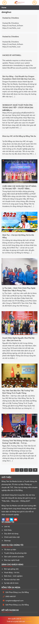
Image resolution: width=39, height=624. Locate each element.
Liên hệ (7, 527)
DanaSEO (28, 621)
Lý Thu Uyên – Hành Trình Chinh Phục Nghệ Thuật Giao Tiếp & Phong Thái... (18, 289)
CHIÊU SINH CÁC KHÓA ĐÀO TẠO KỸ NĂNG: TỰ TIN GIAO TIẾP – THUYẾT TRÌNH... (19, 187)
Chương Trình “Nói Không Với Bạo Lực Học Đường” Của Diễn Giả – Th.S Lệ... (18, 442)
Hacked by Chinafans (10, 18)
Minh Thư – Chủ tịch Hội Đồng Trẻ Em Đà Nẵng (18, 236)
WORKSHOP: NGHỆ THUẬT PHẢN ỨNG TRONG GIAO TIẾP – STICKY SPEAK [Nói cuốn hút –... (17, 106)
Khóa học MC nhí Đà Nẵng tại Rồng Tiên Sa (19, 136)
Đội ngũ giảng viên (11, 569)
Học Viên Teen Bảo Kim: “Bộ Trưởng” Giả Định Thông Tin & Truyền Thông (17, 392)
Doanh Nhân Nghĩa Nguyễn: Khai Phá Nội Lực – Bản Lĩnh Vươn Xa (18, 339)
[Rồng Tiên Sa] (19, 2)
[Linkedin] (11, 520)
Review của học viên (12, 580)
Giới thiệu (8, 530)
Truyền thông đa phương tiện (15, 553)
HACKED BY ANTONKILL (11, 55)
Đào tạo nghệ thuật (11, 560)
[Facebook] (3, 520)
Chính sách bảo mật (12, 537)
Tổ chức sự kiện (10, 550)
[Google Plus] (7, 520)
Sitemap (7, 541)
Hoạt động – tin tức (11, 572)
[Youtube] (15, 520)
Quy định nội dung (11, 534)
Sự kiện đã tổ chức (11, 583)
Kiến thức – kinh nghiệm (13, 576)
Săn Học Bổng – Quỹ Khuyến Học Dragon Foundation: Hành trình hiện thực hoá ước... (19, 77)
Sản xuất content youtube (14, 557)
